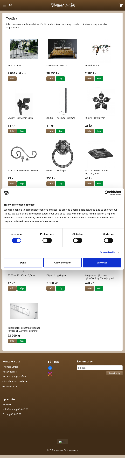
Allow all (102, 262)
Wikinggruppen (71, 450)
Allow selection (62, 262)
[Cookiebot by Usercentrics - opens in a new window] (107, 192)
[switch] (47, 240)
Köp (60, 78)
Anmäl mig (114, 373)
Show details (107, 252)
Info (12, 78)
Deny (23, 262)
